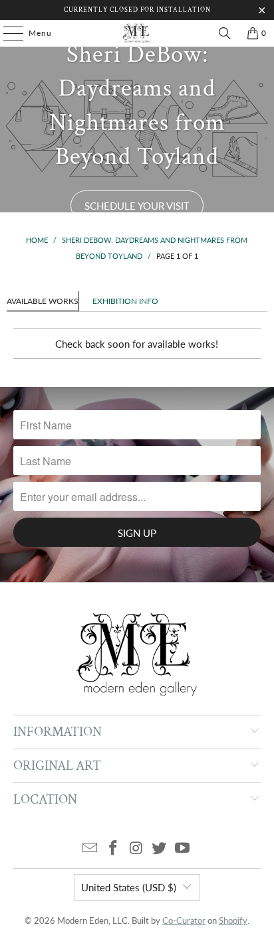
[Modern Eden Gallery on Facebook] (113, 848)
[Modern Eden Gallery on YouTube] (183, 848)
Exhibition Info (125, 301)
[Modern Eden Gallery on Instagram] (136, 848)
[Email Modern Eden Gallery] (90, 848)
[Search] (224, 33)
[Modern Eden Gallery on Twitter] (160, 848)
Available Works (42, 301)
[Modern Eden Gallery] (137, 33)
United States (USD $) (128, 887)
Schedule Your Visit (137, 206)
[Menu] (6, 33)
